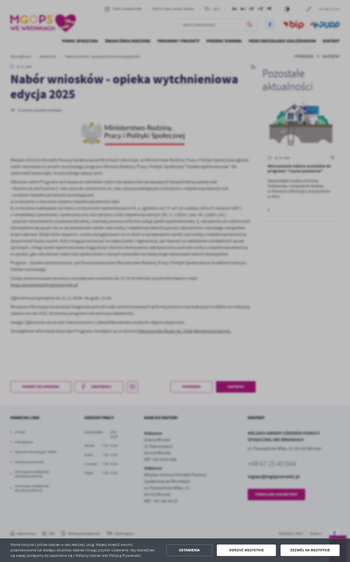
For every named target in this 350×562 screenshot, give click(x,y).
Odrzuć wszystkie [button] (246, 550)
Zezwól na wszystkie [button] (310, 550)
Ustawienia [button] (189, 550)
